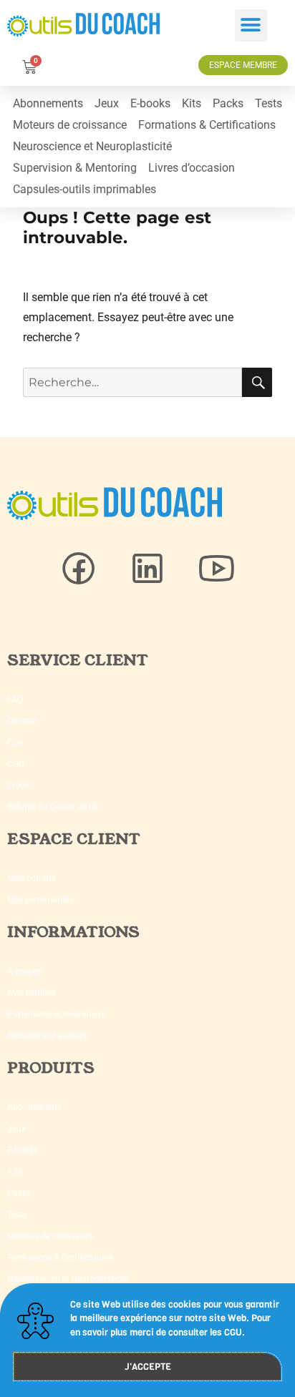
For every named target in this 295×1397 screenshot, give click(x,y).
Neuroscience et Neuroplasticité (92, 146)
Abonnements (48, 103)
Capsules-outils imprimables (84, 189)
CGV (15, 742)
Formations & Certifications (207, 125)
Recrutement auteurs (47, 1036)
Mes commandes (40, 900)
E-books (150, 103)
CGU (15, 764)
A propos (24, 971)
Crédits (20, 785)
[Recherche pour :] (133, 382)
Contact (22, 721)
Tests (268, 103)
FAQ (15, 700)
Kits (191, 103)
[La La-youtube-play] (216, 568)
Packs (228, 103)
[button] (251, 25)
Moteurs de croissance (70, 125)
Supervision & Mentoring (75, 168)
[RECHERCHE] (257, 382)
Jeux (107, 103)
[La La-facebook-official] (78, 568)
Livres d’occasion (191, 168)
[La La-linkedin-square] (147, 568)
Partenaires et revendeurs (56, 1014)
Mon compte (31, 878)
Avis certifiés (31, 993)
